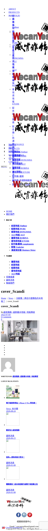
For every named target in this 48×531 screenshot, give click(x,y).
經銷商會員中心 (24, 521)
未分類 (15, 409)
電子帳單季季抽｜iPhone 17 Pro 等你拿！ (21, 403)
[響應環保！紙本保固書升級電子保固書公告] (12, 479)
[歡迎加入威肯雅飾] (12, 425)
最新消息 (10, 436)
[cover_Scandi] (8, 371)
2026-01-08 (11, 465)
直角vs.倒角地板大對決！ (15, 457)
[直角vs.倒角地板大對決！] (12, 452)
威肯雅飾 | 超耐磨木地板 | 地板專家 (19, 312)
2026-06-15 (11, 438)
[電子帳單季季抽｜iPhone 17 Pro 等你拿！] (12, 398)
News (10, 298)
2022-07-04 (5, 315)
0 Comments (6, 317)
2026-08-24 (11, 411)
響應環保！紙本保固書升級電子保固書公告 (22, 484)
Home (3, 298)
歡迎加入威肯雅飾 (12, 430)
